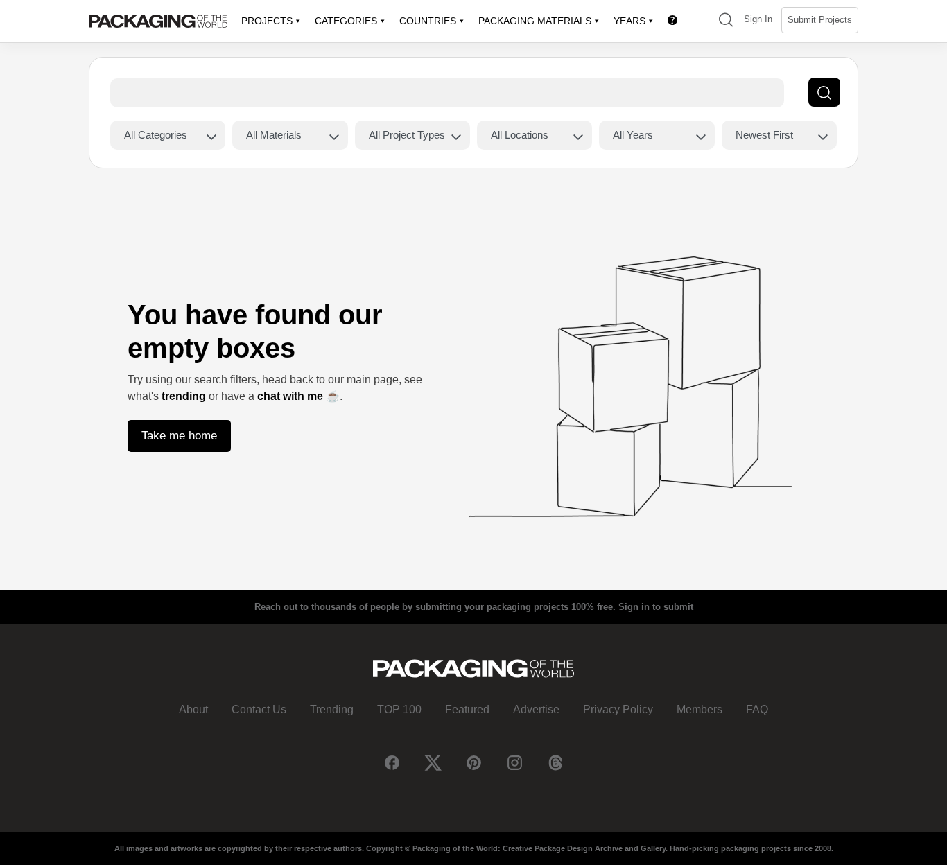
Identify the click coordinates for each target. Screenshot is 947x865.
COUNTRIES (427, 20)
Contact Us (259, 709)
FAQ (757, 709)
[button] (725, 21)
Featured (467, 709)
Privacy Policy (618, 709)
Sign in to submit (655, 607)
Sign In (758, 19)
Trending (332, 709)
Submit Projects (820, 20)
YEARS (629, 20)
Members (699, 709)
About (193, 709)
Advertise (536, 709)
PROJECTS (267, 20)
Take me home (179, 435)
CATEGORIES (346, 20)
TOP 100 (399, 709)
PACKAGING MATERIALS (534, 20)
